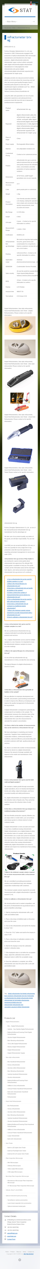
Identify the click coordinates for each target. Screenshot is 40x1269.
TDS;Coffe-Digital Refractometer (17, 1043)
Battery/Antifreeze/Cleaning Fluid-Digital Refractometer (20, 1033)
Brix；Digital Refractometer (16, 1026)
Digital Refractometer (14, 1050)
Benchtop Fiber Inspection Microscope (17, 1176)
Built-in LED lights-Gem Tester (17, 1147)
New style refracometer (13, 1057)
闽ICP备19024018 (28, 1254)
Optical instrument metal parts (16, 1206)
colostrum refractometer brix (15, 996)
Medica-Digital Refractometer (16, 1047)
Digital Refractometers (12, 1021)
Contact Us (31, 1251)
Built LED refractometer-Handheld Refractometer (18, 1093)
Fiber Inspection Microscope (14, 1158)
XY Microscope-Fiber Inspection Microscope (21, 1186)
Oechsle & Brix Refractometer (16, 1068)
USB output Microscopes (15, 1172)
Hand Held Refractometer (13, 1101)
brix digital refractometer (21, 998)
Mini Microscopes (13, 1162)
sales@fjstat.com (12, 1233)
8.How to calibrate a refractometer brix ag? (20, 617)
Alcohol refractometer (14, 1077)
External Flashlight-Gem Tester (17, 1151)
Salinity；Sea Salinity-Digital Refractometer (21, 1029)
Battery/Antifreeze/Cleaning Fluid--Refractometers (18, 1081)
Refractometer (12, 1097)
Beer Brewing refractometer (16, 1040)
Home (7, 1251)
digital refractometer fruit (15, 993)
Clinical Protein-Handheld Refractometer (20, 1089)
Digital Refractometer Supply (16, 1053)
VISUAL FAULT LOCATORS (14, 1190)
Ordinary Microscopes (14, 1165)
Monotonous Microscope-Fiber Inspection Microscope (20, 1181)
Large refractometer (13, 1136)
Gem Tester (9, 1143)
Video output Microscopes (15, 1169)
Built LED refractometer (15, 1139)
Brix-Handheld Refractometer (16, 1062)
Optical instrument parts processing (16, 1195)
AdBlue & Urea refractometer (16, 1085)
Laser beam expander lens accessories (19, 1203)
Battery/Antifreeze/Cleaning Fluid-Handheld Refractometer (21, 1125)
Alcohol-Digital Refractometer (16, 1037)
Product (12, 1251)
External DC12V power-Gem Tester (18, 1154)
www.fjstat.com (11, 1236)
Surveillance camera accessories (18, 1200)
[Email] (19, 1260)
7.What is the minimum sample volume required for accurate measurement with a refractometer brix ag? (19, 613)
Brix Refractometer (13, 1105)
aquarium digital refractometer (20, 1007)
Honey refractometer (14, 1065)
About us (18, 1251)
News (13, 27)
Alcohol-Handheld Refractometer (17, 1121)
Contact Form (11, 1239)
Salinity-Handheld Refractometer (17, 1074)
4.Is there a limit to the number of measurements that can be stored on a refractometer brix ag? (18, 595)
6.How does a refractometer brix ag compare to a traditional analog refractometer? (17, 606)
